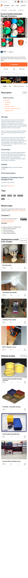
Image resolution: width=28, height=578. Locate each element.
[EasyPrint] (15, 1)
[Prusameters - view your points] (18, 2)
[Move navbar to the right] (26, 5)
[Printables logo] (1, 5)
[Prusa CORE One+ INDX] (14, 79)
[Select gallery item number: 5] (16, 289)
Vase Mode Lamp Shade (9, 292)
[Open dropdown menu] (26, 14)
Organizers (21, 10)
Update (7, 104)
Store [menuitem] (12, 5)
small (3, 199)
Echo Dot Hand (6, 265)
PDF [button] (25, 92)
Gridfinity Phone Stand (9, 319)
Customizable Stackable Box (11, 434)
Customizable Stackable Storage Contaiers (12, 379)
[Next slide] (26, 42)
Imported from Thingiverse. (18, 210)
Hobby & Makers (12, 10)
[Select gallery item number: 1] (11, 289)
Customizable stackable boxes (11, 461)
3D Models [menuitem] (6, 5)
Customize (8, 102)
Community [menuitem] (24, 5)
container (20, 195)
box (15, 195)
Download (15, 64)
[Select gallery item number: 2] (14, 316)
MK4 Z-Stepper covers (9, 347)
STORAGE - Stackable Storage (11, 406)
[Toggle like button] (3, 268)
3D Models (4, 10)
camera (9, 195)
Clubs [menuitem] (17, 5)
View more (23, 240)
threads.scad (10, 185)
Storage (7, 100)
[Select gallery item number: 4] (15, 289)
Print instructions (9, 106)
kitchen (3, 195)
